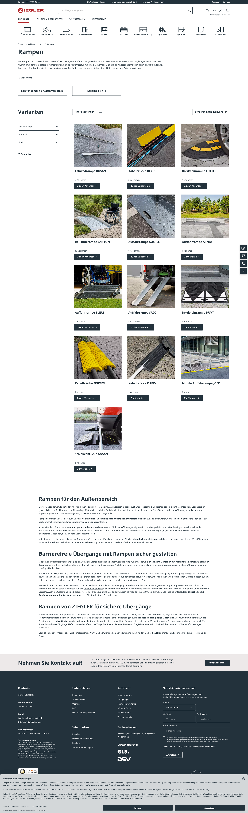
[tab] (27, 31)
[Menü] (36, 769)
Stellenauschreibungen (82, 747)
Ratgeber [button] (216, 2)
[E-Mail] (243, 255)
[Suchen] (189, 10)
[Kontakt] (243, 248)
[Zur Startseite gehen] (31, 10)
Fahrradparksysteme (127, 703)
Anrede (166, 702)
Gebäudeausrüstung (94, 588)
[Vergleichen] (208, 10)
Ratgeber (76, 734)
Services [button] (226, 2)
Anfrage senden (216, 662)
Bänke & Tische (124, 708)
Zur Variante (190, 256)
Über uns (76, 703)
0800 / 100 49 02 (26, 706)
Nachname (202, 714)
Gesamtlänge (25, 126)
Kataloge (76, 743)
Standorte (29, 694)
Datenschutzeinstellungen (83, 712)
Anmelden (171, 754)
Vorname (167, 714)
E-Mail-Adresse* (170, 725)
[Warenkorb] (227, 10)
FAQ (74, 708)
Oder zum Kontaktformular (30, 722)
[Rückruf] (243, 271)
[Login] (221, 10)
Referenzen (77, 695)
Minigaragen (123, 699)
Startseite (21, 44)
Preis (21, 142)
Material (23, 134)
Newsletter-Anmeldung (82, 738)
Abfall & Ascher (124, 712)
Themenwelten (79, 699)
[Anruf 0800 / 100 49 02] (243, 263)
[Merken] (214, 10)
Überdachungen (125, 695)
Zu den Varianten (86, 185)
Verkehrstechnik (125, 717)
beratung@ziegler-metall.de (30, 718)
